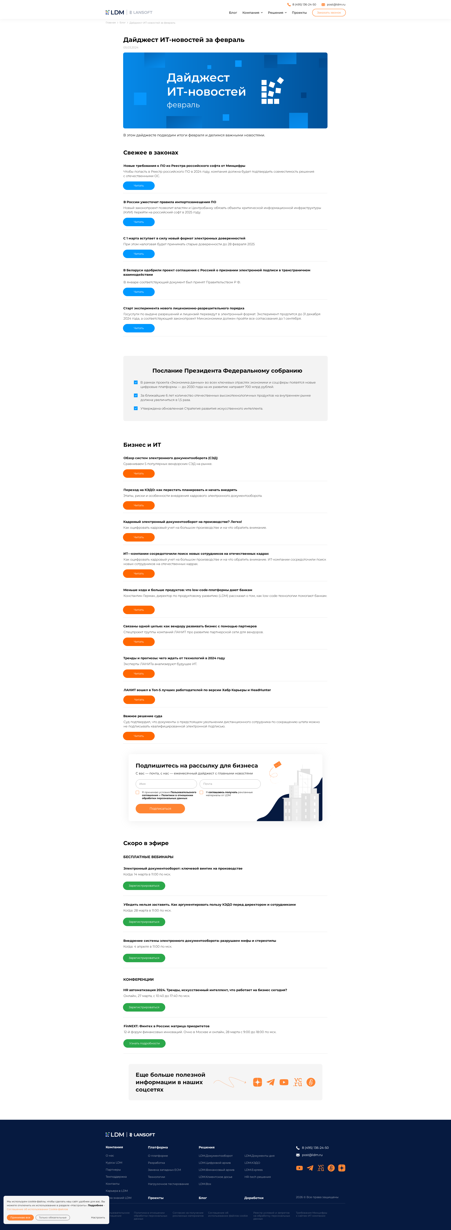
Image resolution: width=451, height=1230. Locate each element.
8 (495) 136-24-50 (304, 4)
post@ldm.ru (336, 4)
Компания (250, 13)
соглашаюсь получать (222, 792)
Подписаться (160, 809)
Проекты (299, 13)
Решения (275, 13)
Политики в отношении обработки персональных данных (167, 797)
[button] (329, 12)
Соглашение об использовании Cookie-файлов (37, 1209)
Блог (233, 13)
